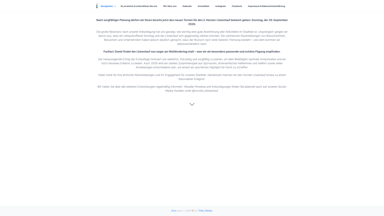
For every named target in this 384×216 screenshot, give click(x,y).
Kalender (187, 6)
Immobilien (203, 6)
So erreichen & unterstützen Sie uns (139, 6)
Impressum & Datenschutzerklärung (266, 6)
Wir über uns (170, 6)
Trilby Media (205, 210)
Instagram (220, 6)
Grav (174, 210)
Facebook (237, 6)
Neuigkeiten (107, 6)
